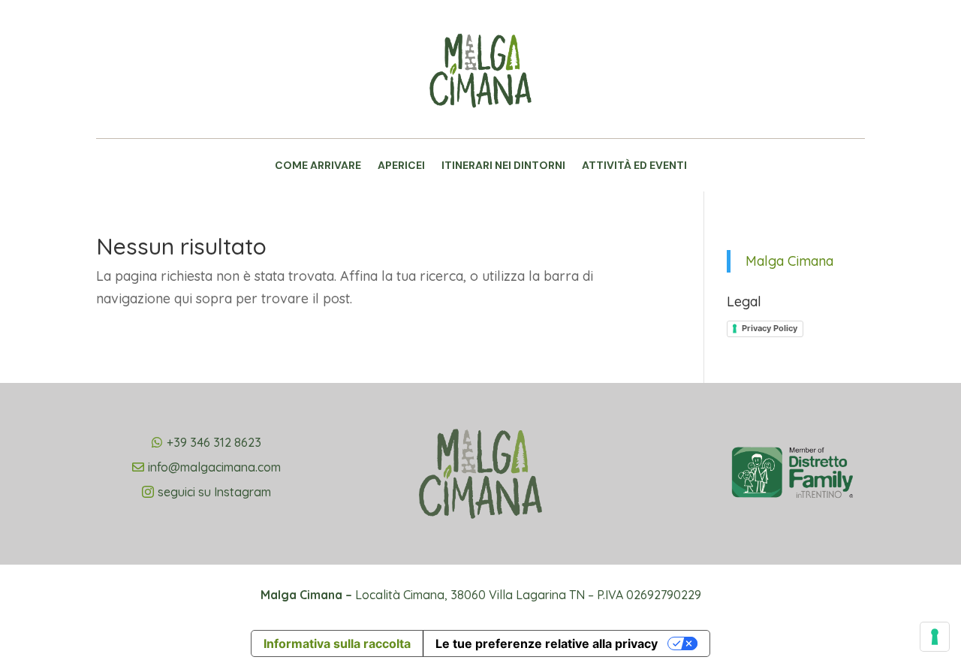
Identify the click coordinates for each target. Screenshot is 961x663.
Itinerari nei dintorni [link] (503, 166)
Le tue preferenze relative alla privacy (546, 643)
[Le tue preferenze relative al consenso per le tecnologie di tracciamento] (934, 636)
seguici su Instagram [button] (214, 491)
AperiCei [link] (401, 166)
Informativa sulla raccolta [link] (337, 643)
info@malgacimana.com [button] (214, 467)
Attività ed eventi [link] (634, 166)
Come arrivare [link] (318, 166)
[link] (480, 125)
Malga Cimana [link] (789, 261)
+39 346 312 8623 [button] (214, 442)
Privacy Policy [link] (769, 328)
